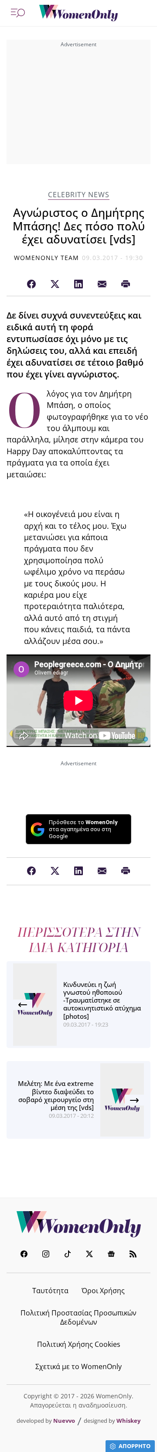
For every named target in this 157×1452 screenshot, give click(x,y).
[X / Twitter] (55, 284)
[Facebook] (31, 284)
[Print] (126, 284)
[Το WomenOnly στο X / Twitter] (89, 1255)
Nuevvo (64, 1421)
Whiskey (128, 1421)
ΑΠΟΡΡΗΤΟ (134, 1446)
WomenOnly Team (46, 257)
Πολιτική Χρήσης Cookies (78, 1344)
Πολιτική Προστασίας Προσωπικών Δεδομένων (78, 1317)
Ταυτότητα (50, 1290)
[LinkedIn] (78, 284)
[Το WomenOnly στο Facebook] (24, 1255)
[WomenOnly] (78, 13)
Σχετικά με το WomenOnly (78, 1366)
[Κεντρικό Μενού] (18, 13)
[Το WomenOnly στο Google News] (111, 1255)
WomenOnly (78, 1224)
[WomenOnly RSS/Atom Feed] (133, 1255)
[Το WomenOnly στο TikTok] (68, 1255)
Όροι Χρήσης (103, 1290)
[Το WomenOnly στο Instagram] (46, 1255)
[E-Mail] (102, 284)
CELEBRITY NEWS (78, 194)
